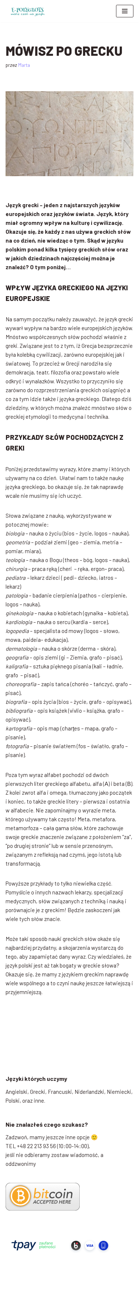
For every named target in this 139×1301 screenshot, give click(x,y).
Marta (24, 65)
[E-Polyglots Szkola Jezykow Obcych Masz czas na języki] (28, 11)
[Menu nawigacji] (124, 11)
